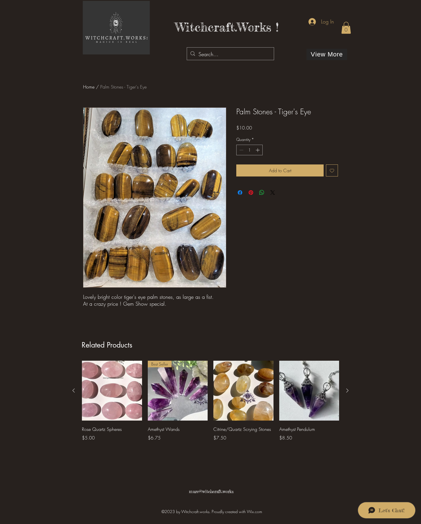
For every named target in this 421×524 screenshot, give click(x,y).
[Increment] (258, 150)
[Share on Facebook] (240, 192)
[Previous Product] (73, 390)
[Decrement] (240, 150)
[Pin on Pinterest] (250, 192)
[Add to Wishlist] (332, 170)
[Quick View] (112, 391)
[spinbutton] (249, 150)
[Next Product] (347, 390)
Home (89, 87)
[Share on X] (272, 192)
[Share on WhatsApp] (261, 192)
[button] (346, 28)
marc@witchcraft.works (211, 491)
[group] (210, 405)
